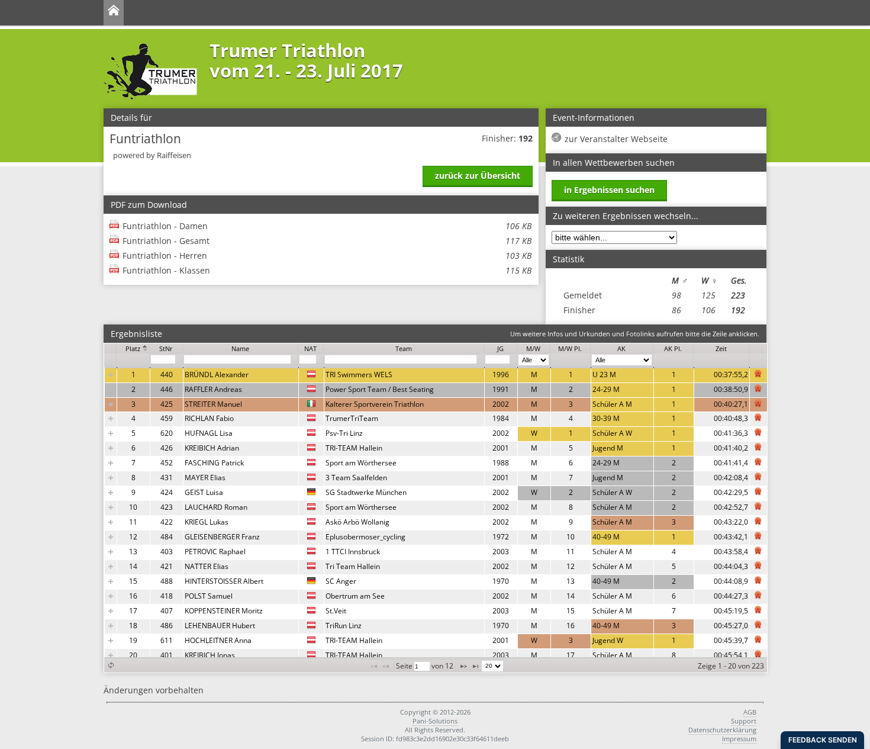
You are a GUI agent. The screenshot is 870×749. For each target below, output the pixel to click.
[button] (111, 665)
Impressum (739, 738)
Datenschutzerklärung (722, 729)
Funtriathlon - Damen (327, 226)
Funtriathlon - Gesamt (327, 240)
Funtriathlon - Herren (327, 255)
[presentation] (436, 515)
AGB (749, 712)
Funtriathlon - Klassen (327, 270)
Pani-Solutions (435, 720)
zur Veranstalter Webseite (616, 138)
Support (743, 720)
